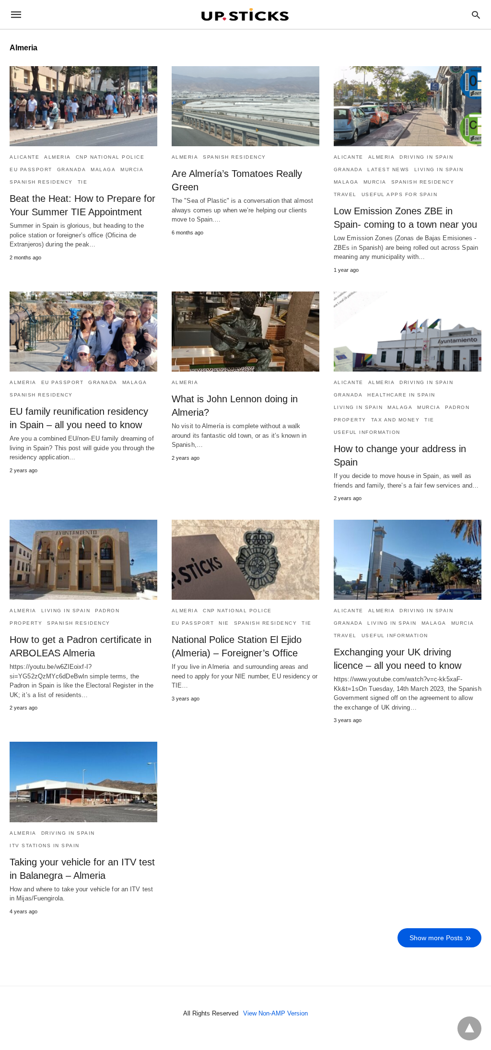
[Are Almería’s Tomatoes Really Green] (245, 106)
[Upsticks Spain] (245, 14)
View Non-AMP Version (275, 1013)
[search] (475, 14)
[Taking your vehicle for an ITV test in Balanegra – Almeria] (83, 782)
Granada (71, 169)
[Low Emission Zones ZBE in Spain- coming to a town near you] (407, 106)
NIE (224, 623)
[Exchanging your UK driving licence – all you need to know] (407, 560)
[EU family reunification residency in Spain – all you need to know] (83, 332)
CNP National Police (110, 157)
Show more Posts (436, 938)
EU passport (31, 169)
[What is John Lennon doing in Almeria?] (245, 332)
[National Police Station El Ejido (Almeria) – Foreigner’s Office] (245, 560)
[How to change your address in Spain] (407, 332)
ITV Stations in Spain (45, 845)
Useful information (367, 432)
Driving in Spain (426, 157)
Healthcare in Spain (401, 394)
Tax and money (395, 419)
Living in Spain (439, 169)
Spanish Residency (41, 182)
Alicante (24, 157)
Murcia (131, 169)
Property (350, 419)
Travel (345, 194)
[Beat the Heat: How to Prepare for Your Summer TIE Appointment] (83, 106)
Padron (457, 407)
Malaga (103, 169)
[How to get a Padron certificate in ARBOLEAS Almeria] (83, 560)
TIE (83, 182)
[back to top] (469, 1028)
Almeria (57, 157)
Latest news (388, 169)
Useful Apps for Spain (400, 194)
